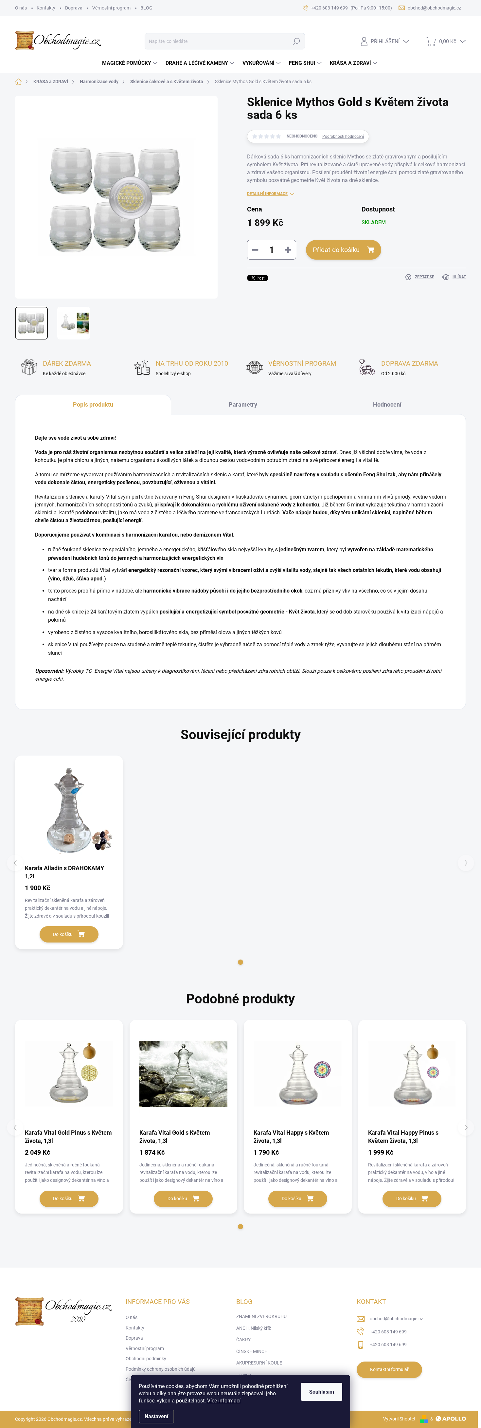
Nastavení (156, 1416)
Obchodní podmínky (146, 1358)
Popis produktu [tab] (93, 404)
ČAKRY (243, 1339)
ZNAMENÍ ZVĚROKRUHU (261, 1316)
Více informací (223, 1401)
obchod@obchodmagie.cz (396, 1318)
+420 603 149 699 (388, 1331)
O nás (21, 7)
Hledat (296, 41)
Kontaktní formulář (389, 1369)
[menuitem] (130, 63)
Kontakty (46, 7)
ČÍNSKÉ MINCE (251, 1351)
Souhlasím (321, 1392)
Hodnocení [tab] (387, 404)
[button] (240, 962)
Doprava (73, 7)
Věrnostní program (111, 7)
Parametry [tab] (243, 404)
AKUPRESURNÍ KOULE (259, 1362)
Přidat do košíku (336, 250)
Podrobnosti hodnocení (343, 136)
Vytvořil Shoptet (399, 1418)
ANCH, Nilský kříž (253, 1328)
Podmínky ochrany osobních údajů (161, 1369)
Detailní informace (267, 194)
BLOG (146, 7)
